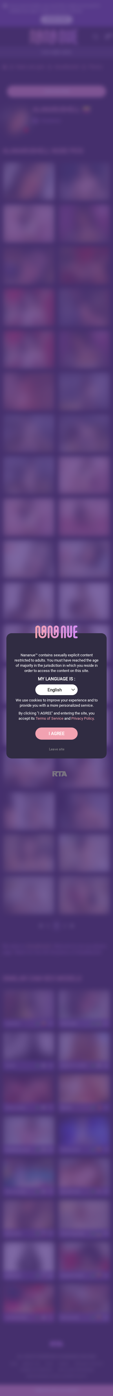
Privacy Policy (82, 718)
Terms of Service (49, 718)
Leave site (56, 749)
